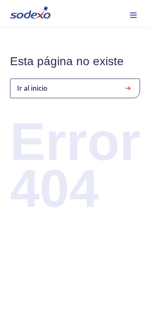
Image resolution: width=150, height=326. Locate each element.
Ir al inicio (32, 88)
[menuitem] (30, 13)
